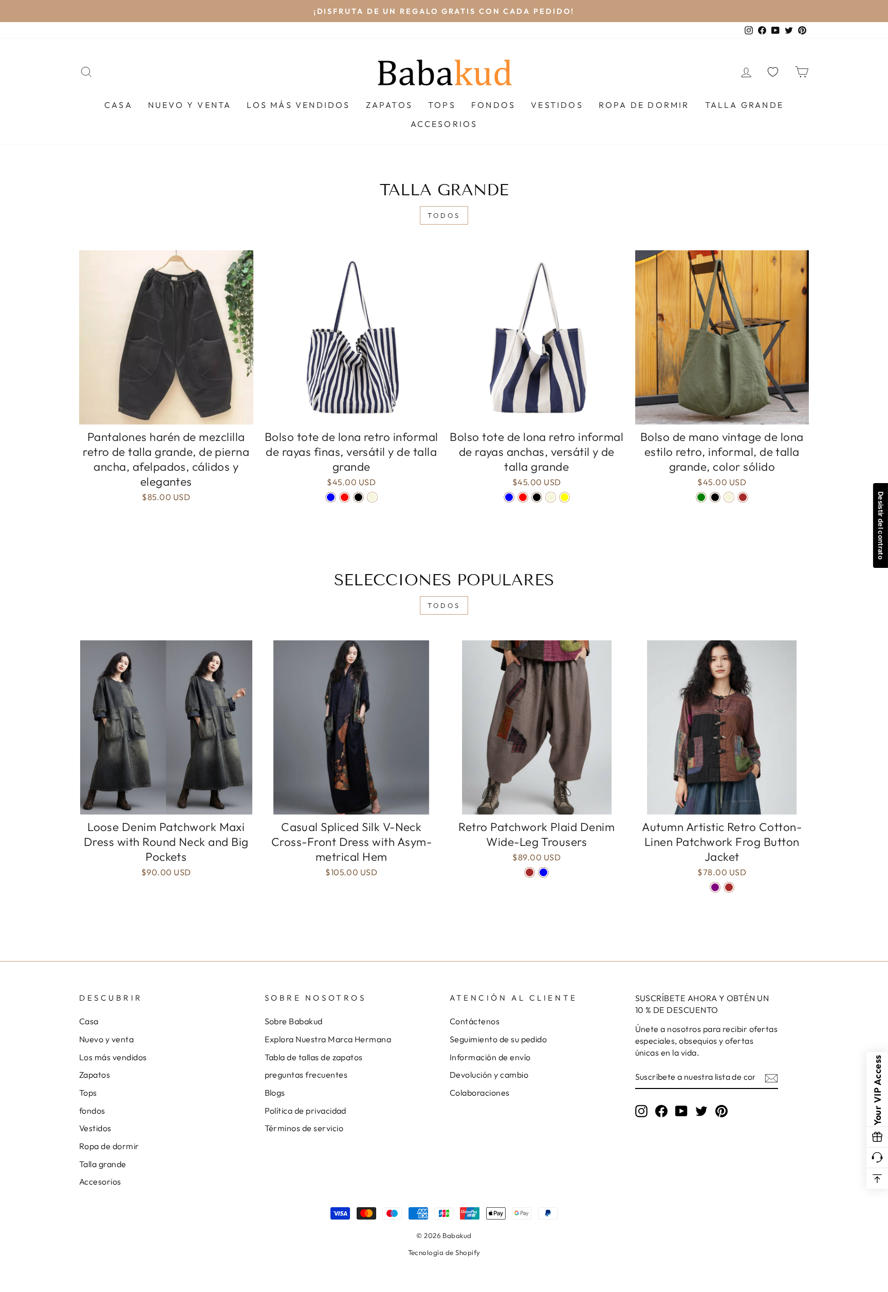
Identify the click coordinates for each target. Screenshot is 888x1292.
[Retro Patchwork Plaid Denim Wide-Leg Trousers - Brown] (529, 872)
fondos (493, 105)
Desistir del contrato (881, 525)
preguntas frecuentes (306, 1074)
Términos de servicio (304, 1128)
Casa (118, 105)
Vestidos (557, 105)
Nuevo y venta (190, 105)
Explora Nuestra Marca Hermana (328, 1039)
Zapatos (389, 105)
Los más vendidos (298, 105)
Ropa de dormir (644, 105)
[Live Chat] (877, 1158)
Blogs (275, 1092)
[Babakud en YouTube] (681, 1110)
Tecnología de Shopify (444, 1252)
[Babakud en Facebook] (661, 1110)
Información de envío (490, 1057)
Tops (442, 105)
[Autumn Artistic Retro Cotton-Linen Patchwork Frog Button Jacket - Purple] (715, 887)
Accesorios (444, 124)
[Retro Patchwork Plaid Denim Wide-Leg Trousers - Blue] (543, 872)
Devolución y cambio (489, 1074)
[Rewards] (877, 1137)
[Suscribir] (771, 1077)
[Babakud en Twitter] (701, 1110)
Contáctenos (474, 1021)
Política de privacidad (305, 1110)
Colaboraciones (480, 1092)
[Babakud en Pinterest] (721, 1110)
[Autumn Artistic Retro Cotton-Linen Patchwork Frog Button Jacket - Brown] (729, 887)
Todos (444, 215)
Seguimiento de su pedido (498, 1039)
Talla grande (744, 105)
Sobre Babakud (294, 1021)
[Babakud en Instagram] (641, 1110)
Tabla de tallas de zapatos (314, 1057)
